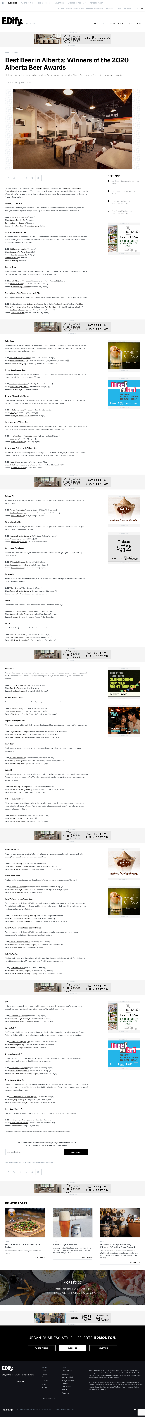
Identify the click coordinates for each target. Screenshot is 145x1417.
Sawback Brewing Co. (18, 513)
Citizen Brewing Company (19, 1071)
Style (131, 24)
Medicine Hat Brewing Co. (20, 640)
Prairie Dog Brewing (18, 442)
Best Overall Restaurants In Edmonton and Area (123, 212)
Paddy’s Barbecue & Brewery (22, 416)
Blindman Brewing (17, 284)
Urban (96, 24)
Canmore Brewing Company (15, 223)
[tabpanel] (72, 1343)
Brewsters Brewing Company (20, 536)
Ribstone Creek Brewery (19, 866)
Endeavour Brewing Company (22, 1021)
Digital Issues (44, 3)
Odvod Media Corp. (32, 1409)
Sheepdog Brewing (12, 258)
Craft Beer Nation (51, 307)
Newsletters (66, 1386)
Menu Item (46, 1395)
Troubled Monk (17, 947)
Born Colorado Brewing (18, 634)
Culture (121, 24)
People (140, 24)
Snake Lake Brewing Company (20, 410)
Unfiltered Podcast (77, 3)
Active (112, 24)
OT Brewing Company (19, 737)
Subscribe (12, 3)
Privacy (56, 1409)
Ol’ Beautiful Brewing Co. (18, 562)
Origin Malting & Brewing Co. (21, 1018)
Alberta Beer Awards (41, 188)
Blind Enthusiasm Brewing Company (22, 915)
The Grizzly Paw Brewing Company (24, 973)
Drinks (15, 53)
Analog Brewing (17, 363)
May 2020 (29, 1162)
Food (104, 24)
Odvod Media (69, 1409)
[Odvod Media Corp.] (7, 1410)
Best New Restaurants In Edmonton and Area (122, 202)
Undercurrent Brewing (35, 304)
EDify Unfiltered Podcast (68, 1382)
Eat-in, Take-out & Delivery (68, 1293)
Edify (64, 1367)
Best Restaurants (63, 1288)
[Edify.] (12, 21)
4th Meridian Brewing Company (21, 611)
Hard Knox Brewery (18, 691)
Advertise (59, 3)
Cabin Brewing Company (18, 217)
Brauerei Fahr (14, 462)
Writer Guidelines (48, 1399)
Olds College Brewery (18, 539)
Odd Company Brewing (18, 249)
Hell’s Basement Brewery (19, 465)
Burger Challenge (82, 1288)
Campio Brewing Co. (17, 220)
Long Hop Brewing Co (19, 255)
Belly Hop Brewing (26, 307)
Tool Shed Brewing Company (19, 358)
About (64, 1390)
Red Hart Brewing (11, 260)
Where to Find (27, 3)
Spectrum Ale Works (17, 252)
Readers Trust (96, 3)
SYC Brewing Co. (17, 389)
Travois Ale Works (18, 594)
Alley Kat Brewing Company (19, 731)
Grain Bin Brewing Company (21, 921)
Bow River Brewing (18, 821)
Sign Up (20, 1381)
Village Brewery (15, 588)
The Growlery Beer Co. (19, 714)
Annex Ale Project (17, 313)
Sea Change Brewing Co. (19, 310)
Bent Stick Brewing (18, 468)
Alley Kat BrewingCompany (19, 281)
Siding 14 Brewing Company (20, 637)
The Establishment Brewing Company (25, 226)
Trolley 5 (13, 413)
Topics (44, 1367)
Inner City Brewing (18, 516)
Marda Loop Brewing (19, 763)
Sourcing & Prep (90, 1293)
